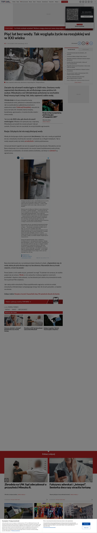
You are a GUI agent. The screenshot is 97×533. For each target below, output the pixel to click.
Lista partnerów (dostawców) (49, 527)
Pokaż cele (86, 527)
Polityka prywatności (15, 530)
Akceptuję (86, 523)
